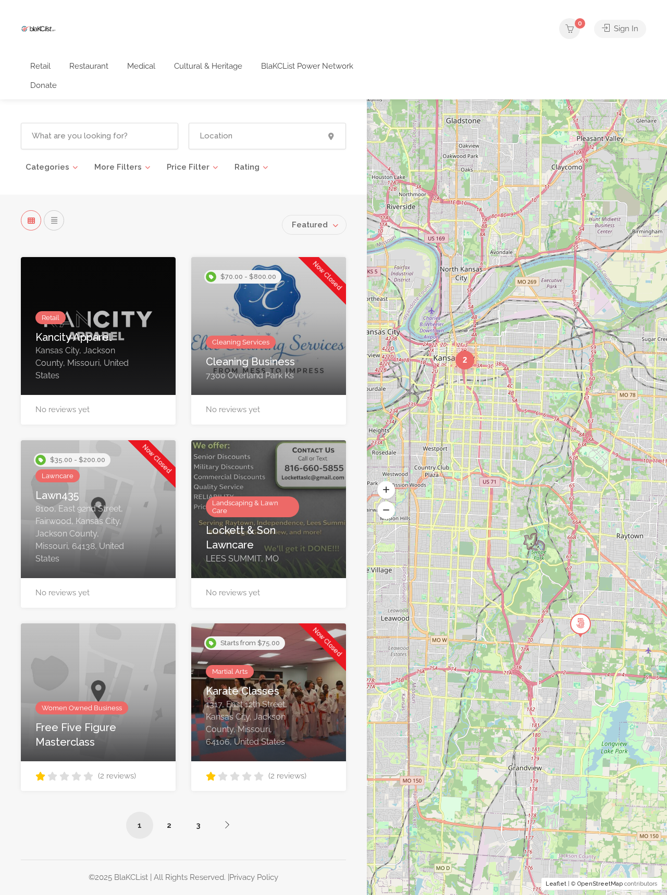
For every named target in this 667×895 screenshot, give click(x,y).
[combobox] (314, 225)
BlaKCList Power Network (307, 66)
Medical (141, 66)
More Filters (118, 167)
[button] (386, 489)
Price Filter (188, 167)
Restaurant (88, 66)
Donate (43, 85)
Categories (47, 167)
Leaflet (556, 883)
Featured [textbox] (310, 224)
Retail (40, 66)
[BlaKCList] (39, 28)
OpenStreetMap (600, 883)
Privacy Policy (253, 877)
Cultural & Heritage (208, 66)
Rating (247, 167)
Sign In (625, 28)
